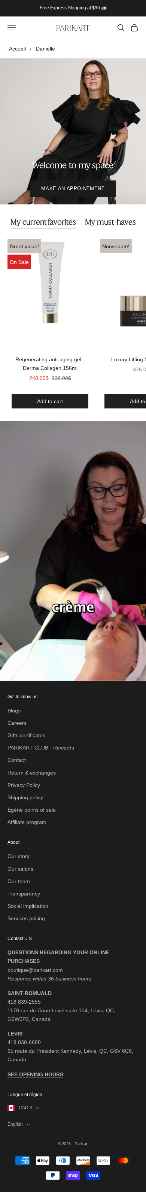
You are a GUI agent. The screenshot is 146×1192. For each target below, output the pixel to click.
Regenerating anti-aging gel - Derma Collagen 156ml (50, 363)
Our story (18, 856)
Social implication (27, 906)
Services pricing (26, 918)
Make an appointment (72, 188)
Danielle (45, 49)
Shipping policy (25, 797)
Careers (17, 723)
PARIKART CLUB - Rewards (40, 748)
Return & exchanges (31, 773)
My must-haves (110, 222)
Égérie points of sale (31, 810)
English (15, 1124)
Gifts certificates (26, 735)
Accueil (17, 49)
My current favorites (43, 222)
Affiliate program (26, 822)
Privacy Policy (23, 785)
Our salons (20, 869)
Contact (16, 760)
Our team (18, 881)
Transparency (23, 894)
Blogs (14, 711)
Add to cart (50, 401)
